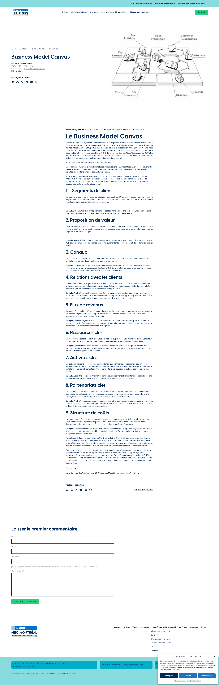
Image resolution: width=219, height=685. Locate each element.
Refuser (188, 676)
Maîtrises (154, 651)
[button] (214, 656)
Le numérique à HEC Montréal (113, 12)
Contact (201, 12)
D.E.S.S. (153, 647)
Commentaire (17, 571)
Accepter (169, 676)
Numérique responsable (140, 12)
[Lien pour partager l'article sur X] (22, 82)
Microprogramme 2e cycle (161, 643)
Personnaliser (206, 676)
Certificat (154, 635)
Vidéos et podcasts (79, 12)
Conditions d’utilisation (194, 681)
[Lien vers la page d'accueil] (20, 12)
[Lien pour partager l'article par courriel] (31, 82)
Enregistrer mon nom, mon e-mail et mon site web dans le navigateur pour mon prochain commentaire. (56, 567)
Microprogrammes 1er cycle (161, 631)
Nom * (14, 537)
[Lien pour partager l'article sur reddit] (17, 82)
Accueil (14, 49)
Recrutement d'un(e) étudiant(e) (191, 3)
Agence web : (24, 666)
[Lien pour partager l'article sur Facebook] (26, 82)
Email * (14, 547)
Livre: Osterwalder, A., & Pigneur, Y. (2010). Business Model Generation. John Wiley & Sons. (103, 473)
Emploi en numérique (164, 3)
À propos (94, 12)
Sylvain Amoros (81, 130)
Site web (14, 557)
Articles (65, 12)
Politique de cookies (180, 681)
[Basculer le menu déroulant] (174, 3)
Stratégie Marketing (28, 49)
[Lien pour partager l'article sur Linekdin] (12, 82)
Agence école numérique (141, 3)
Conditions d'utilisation (66, 673)
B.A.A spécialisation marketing (162, 639)
